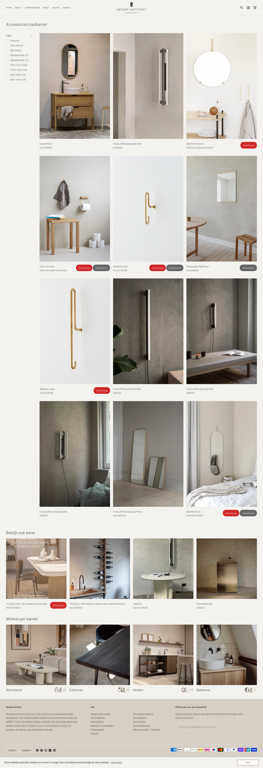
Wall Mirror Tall (193, 511)
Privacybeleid (97, 729)
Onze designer (140, 717)
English (25, 750)
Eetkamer (76, 690)
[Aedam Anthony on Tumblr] (50, 750)
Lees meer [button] (116, 762)
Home (9, 7)
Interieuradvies (32, 7)
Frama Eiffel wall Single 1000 (127, 389)
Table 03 (137, 603)
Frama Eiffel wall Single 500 (199, 389)
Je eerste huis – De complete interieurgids (26, 603)
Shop (17, 7)
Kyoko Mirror (46, 143)
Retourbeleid (97, 721)
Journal (55, 7)
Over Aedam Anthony (143, 714)
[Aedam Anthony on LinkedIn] (54, 750)
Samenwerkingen (141, 725)
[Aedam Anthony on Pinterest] (41, 750)
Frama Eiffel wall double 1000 (127, 143)
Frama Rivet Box (204, 603)
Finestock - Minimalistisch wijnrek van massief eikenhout (97, 603)
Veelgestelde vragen (100, 714)
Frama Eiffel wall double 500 (53, 511)
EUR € (11, 750)
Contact (66, 7)
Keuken (138, 690)
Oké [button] (248, 762)
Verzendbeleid (98, 717)
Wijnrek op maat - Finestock (146, 729)
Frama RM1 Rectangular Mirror (127, 511)
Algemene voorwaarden (102, 725)
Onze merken (139, 721)
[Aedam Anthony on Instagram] (45, 750)
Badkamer (203, 690)
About (46, 7)
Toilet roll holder (47, 266)
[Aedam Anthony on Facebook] (37, 750)
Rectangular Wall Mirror (197, 266)
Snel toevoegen (74, 134)
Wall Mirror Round (194, 143)
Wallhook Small (120, 266)
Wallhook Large (47, 389)
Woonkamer (14, 690)
